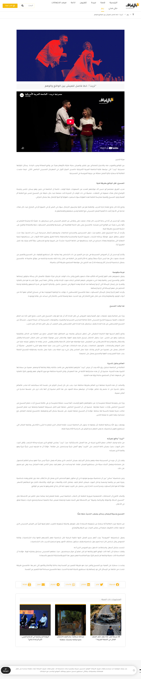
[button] (113, 584)
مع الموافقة (5, 670)
